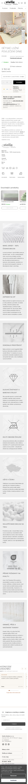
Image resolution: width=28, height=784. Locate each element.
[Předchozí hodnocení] (22, 668)
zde (11, 772)
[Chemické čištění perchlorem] (17, 166)
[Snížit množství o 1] (3, 82)
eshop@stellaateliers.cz (10, 104)
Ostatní (3, 156)
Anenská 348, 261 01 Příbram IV (12, 738)
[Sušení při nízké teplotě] (10, 166)
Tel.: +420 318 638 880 (8, 763)
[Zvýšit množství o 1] (10, 82)
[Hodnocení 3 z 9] (11, 690)
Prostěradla (13, 8)
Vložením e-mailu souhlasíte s (13, 728)
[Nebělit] (7, 166)
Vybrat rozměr (9, 207)
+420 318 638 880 (18, 100)
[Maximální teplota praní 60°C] (4, 166)
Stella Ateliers (19, 62)
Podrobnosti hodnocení (16, 58)
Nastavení (13, 775)
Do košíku (19, 82)
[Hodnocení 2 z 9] (10, 690)
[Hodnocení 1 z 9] (9, 690)
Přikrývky (20, 8)
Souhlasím (13, 780)
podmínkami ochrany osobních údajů (13, 729)
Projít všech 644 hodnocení (13, 692)
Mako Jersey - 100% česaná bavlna (11, 152)
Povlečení (5, 8)
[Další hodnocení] (25, 668)
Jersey (22, 131)
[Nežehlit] (14, 166)
